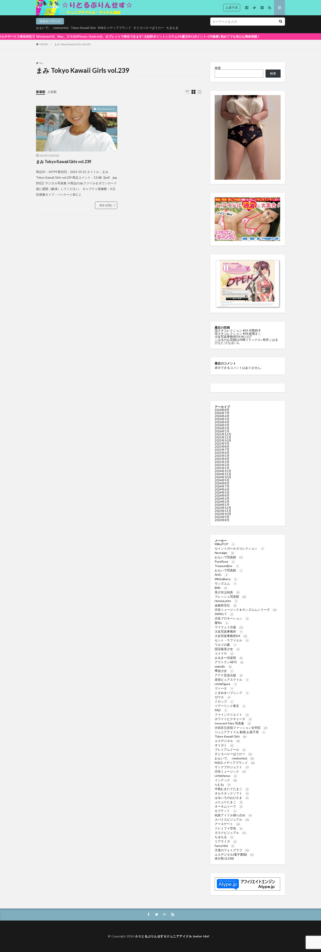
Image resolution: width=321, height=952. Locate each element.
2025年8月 (222, 446)
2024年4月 (222, 495)
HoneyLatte (226, 601)
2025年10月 (223, 440)
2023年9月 (222, 517)
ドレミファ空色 (228, 828)
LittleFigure (225, 684)
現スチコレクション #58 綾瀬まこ (238, 333)
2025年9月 (222, 443)
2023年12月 (223, 508)
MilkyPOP (224, 544)
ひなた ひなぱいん (227, 343)
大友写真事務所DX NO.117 (233, 336)
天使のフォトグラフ (232, 850)
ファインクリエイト (232, 714)
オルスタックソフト (232, 793)
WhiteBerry (225, 579)
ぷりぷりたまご (228, 802)
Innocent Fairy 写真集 (232, 723)
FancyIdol (224, 846)
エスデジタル (227, 741)
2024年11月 (223, 474)
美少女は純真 (227, 592)
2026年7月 (222, 413)
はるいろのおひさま (232, 797)
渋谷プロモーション (232, 618)
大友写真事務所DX (231, 636)
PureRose (224, 561)
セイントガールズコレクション (239, 548)
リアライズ (225, 841)
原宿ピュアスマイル (231, 679)
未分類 (219, 858)
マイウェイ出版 (229, 627)
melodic (223, 666)
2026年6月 (222, 416)
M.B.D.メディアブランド (114, 28)
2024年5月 (222, 492)
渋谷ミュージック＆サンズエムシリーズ (246, 609)
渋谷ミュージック (230, 771)
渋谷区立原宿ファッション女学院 (241, 727)
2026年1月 (222, 431)
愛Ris (221, 623)
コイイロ (224, 653)
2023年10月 (223, 514)
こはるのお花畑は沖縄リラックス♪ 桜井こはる (246, 339)
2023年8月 (222, 520)
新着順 (40, 92)
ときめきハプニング (231, 692)
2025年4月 (222, 459)
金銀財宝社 (225, 605)
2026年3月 (222, 425)
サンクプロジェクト (232, 767)
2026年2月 (222, 428)
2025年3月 (222, 462)
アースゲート (227, 824)
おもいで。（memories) (52, 28)
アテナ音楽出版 (228, 675)
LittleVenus (226, 776)
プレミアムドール (230, 749)
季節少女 (224, 671)
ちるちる (172, 28)
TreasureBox (226, 566)
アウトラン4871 (229, 662)
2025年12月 (223, 434)
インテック (226, 780)
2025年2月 (222, 465)
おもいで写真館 (229, 557)
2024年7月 (222, 486)
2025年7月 (222, 449)
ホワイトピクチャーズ (233, 719)
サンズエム (225, 583)
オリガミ (224, 745)
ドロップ (224, 701)
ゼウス (222, 697)
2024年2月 (222, 501)
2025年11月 (223, 437)
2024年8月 (222, 483)
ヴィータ (224, 688)
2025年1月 (222, 468)
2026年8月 (222, 410)
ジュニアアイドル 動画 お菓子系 (239, 732)
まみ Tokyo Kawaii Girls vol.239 (72, 44)
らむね (222, 784)
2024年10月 (223, 477)
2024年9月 (222, 480)
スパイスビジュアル (232, 819)
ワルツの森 (225, 644)
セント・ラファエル (232, 640)
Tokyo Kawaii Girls (83, 28)
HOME (44, 44)
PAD (220, 710)
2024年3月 (222, 498)
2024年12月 (223, 471)
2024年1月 (222, 504)
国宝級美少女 (227, 649)
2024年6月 (222, 489)
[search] (280, 21)
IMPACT (224, 614)
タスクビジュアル (230, 832)
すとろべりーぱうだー (148, 28)
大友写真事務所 (228, 631)
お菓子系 (232, 7)
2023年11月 (223, 511)
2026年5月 (222, 419)
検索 (218, 68)
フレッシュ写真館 (230, 596)
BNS (221, 588)
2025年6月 (222, 452)
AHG (221, 574)
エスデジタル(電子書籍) (234, 854)
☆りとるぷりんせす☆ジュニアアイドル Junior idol (173, 936)
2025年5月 (222, 456)
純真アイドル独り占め (233, 815)
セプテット (225, 811)
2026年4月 (222, 422)
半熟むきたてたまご (232, 789)
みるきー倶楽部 (228, 658)
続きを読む (106, 205)
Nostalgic (224, 553)
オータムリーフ (228, 806)
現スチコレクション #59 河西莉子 (238, 330)
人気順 (52, 92)
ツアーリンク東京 (230, 706)
